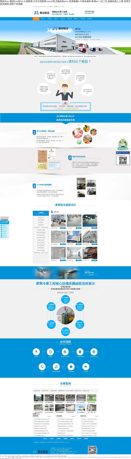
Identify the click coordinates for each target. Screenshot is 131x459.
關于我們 (79, 438)
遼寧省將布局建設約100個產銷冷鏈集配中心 (67, 435)
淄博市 (20, 457)
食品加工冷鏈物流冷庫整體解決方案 (41, 433)
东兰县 (72, 457)
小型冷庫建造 (69, 228)
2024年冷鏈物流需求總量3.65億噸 (65, 421)
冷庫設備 (59, 438)
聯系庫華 (86, 438)
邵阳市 (52, 457)
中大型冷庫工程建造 (41, 230)
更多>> (96, 212)
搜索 (95, 457)
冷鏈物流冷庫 (53, 390)
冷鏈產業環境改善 (61, 433)
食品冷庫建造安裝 (41, 245)
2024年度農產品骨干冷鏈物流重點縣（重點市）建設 (69, 430)
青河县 (89, 457)
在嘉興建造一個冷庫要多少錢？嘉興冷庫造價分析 (91, 419)
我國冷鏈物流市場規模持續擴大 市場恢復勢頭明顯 (68, 423)
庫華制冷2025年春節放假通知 (40, 428)
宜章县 (17, 457)
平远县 (118, 457)
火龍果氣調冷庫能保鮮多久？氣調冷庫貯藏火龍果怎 (92, 435)
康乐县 (24, 457)
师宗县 (65, 457)
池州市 (48, 457)
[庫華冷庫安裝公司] (42, 15)
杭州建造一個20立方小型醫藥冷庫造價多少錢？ (91, 423)
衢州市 (76, 457)
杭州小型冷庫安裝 (41, 242)
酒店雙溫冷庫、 (54, 260)
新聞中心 (36, 414)
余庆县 (16, 458)
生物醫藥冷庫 (61, 390)
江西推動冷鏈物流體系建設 (63, 428)
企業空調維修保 (85, 244)
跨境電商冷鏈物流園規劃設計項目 (41, 430)
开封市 (30, 457)
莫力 (127, 457)
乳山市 (98, 457)
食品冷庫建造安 (54, 244)
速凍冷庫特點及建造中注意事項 (88, 428)
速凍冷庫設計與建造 (41, 237)
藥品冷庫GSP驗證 (41, 250)
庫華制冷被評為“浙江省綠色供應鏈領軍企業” (43, 423)
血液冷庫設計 (85, 228)
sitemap (75, 451)
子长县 (55, 457)
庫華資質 (65, 438)
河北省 (59, 457)
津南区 (3, 458)
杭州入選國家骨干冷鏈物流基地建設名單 (66, 419)
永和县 (9, 458)
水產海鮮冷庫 (41, 224)
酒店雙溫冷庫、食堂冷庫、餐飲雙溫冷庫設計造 (41, 253)
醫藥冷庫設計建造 (41, 235)
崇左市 (108, 457)
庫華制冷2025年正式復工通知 (40, 426)
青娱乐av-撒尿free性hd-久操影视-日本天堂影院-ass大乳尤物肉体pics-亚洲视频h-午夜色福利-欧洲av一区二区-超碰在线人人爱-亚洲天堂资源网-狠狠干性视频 (33, 456)
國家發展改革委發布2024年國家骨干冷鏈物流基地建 (69, 426)
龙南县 (62, 457)
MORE (49, 416)
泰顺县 (6, 458)
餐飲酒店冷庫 (45, 390)
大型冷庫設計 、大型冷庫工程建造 (41, 227)
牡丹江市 (85, 457)
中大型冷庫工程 (85, 260)
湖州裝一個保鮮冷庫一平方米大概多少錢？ (90, 433)
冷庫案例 (65, 383)
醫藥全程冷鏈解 (70, 244)
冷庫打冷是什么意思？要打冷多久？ (89, 426)
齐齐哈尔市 (80, 457)
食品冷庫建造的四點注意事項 (90, 56)
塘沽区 (105, 457)
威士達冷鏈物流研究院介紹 (39, 435)
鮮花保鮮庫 (40, 222)
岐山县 (69, 457)
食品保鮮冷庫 (37, 390)
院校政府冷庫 (86, 390)
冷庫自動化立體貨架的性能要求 (88, 430)
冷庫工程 (56, 212)
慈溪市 (27, 457)
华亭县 (34, 457)
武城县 (13, 458)
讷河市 (41, 457)
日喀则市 (13, 457)
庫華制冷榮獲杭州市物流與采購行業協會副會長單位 (50, 56)
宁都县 (37, 457)
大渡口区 (45, 457)
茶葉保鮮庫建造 (41, 219)
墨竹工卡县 (123, 457)
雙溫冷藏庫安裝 (41, 247)
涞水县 (112, 457)
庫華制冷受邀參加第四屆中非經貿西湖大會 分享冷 (44, 421)
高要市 (115, 457)
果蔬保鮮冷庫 (41, 217)
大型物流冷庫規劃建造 (41, 232)
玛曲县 (101, 457)
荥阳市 (92, 457)
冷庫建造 (56, 6)
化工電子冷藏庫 (69, 390)
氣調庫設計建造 (41, 240)
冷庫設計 (51, 6)
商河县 (20, 458)
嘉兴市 (9, 457)
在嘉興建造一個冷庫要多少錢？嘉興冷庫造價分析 (72, 56)
